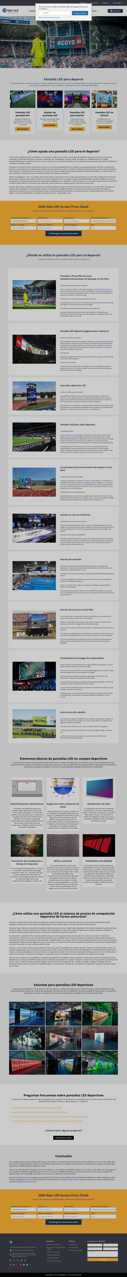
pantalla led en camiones (83, 481)
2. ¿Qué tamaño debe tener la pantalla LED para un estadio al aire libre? (40, 1112)
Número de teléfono (45, 225)
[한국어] (27, 1265)
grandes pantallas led (100, 341)
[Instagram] (17, 1260)
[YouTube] (21, 1260)
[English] (10, 1265)
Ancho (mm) (42, 218)
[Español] (14, 1265)
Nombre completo (18, 225)
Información (117, 3)
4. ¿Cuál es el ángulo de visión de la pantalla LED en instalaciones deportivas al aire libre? (47, 1121)
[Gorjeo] (25, 1260)
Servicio (105, 3)
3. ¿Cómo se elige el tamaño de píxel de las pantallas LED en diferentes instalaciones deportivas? (50, 1117)
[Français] (20, 1265)
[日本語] (24, 1265)
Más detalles (22, 129)
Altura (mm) (68, 218)
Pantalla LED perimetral (68, 435)
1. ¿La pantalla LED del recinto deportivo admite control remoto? (37, 1108)
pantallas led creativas (25, 1182)
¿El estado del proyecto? (100, 218)
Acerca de (94, 3)
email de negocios (71, 225)
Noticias (83, 3)
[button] (63, 1108)
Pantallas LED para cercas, (69, 1179)
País (92, 225)
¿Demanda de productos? (20, 218)
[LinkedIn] (10, 1260)
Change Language (80, 13)
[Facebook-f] (14, 1260)
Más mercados (91, 11)
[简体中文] (17, 1265)
